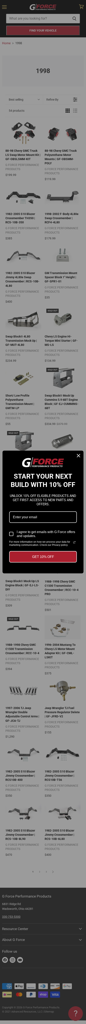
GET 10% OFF (43, 557)
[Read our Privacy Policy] (74, 542)
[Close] (78, 456)
